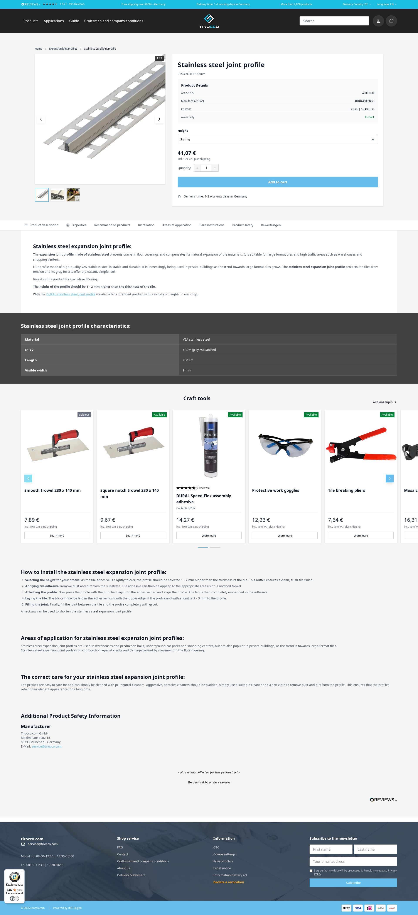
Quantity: (184, 168)
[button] (209, 488)
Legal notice (222, 868)
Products (32, 20)
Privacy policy (223, 861)
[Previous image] (41, 119)
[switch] (14, 898)
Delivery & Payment (131, 875)
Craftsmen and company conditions (113, 20)
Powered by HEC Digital (67, 908)
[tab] (41, 225)
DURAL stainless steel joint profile (70, 294)
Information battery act (230, 875)
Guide (74, 20)
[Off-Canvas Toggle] (378, 21)
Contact (122, 854)
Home (38, 48)
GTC (216, 847)
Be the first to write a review (209, 782)
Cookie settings (224, 854)
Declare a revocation (228, 882)
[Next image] (159, 119)
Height (183, 131)
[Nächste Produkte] (390, 478)
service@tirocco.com (47, 746)
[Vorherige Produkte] (28, 478)
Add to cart (277, 182)
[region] (209, 476)
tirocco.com (32, 838)
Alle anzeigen (383, 402)
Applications (55, 20)
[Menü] (22, 872)
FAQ (120, 847)
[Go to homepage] (209, 21)
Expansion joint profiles (63, 48)
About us (123, 868)
